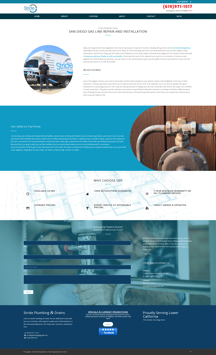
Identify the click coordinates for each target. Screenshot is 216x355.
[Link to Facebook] (190, 1)
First (26, 246)
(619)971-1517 (177, 6)
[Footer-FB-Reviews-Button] (108, 331)
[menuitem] (37, 16)
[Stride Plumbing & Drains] (30, 8)
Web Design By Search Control (58, 352)
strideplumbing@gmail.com (37, 335)
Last (80, 246)
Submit (28, 292)
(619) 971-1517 (33, 333)
